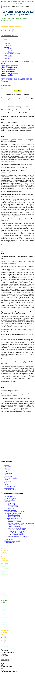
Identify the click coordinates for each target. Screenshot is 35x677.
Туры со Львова (13, 505)
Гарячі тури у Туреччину (9, 66)
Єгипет (6, 465)
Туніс (6, 484)
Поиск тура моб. (9, 542)
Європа (6, 47)
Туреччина (7, 466)
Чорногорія (8, 473)
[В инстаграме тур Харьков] (6, 32)
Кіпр (5, 471)
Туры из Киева (13, 506)
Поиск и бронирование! (12, 541)
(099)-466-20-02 (9, 18)
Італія (10, 48)
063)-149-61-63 (6, 20)
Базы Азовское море (14, 520)
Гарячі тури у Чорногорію (9, 73)
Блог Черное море (14, 516)
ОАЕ (6, 474)
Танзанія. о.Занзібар (10, 478)
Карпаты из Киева (10, 500)
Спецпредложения (7, 61)
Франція (11, 52)
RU (5, 39)
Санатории (11, 503)
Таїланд (6, 483)
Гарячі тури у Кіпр (7, 75)
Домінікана (8, 476)
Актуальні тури (9, 488)
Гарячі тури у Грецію (8, 69)
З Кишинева (8, 57)
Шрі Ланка (7, 481)
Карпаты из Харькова (11, 498)
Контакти (7, 58)
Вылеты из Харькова (14, 521)
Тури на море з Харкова (12, 53)
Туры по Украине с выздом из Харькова (21, 523)
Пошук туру (8, 45)
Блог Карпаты (12, 508)
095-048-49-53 (4, 608)
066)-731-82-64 (21, 18)
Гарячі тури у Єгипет (8, 71)
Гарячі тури (8, 55)
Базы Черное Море (14, 515)
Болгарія (7, 470)
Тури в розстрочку (10, 486)
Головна (7, 43)
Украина (7, 501)
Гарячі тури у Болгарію (9, 67)
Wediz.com (4, 575)
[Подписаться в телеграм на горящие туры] (10, 32)
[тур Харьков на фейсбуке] (2, 32)
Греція (6, 468)
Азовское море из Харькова (13, 518)
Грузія (6, 479)
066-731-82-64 (4, 615)
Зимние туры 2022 (10, 496)
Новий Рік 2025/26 (10, 489)
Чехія (10, 50)
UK (5, 40)
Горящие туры (9, 539)
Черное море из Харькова (12, 513)
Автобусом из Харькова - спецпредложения (16, 525)
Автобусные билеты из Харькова (14, 511)
